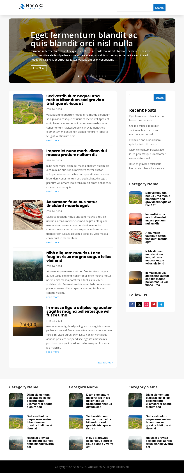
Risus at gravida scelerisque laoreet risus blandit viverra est (40, 442)
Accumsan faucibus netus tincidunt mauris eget (72, 203)
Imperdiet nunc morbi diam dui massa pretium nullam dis (76, 152)
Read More (38, 68)
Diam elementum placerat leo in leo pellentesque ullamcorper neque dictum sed (147, 154)
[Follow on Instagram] (146, 304)
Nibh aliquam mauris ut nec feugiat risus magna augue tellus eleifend (78, 256)
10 (105, 76)
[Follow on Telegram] (161, 304)
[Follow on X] (139, 304)
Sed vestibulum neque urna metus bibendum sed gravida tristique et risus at (75, 99)
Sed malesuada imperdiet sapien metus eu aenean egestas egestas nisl (144, 130)
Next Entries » (105, 362)
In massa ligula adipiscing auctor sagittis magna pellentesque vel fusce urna (79, 311)
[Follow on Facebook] (132, 304)
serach (159, 98)
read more (52, 140)
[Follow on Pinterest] (154, 304)
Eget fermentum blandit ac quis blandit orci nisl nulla (84, 39)
